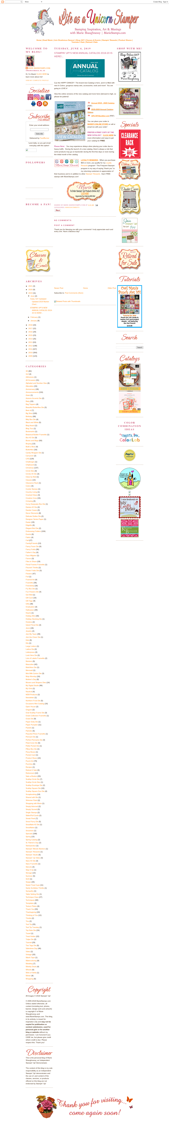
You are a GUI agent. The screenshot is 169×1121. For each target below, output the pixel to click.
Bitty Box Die (31, 419)
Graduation (30, 607)
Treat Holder (31, 936)
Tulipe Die (30, 939)
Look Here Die (31, 655)
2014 (30, 339)
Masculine (30, 664)
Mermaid (29, 670)
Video (28, 951)
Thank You (30, 909)
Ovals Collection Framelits (36, 716)
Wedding (29, 964)
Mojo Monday (31, 676)
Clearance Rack (32, 483)
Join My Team (31, 634)
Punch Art (29, 761)
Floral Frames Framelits (35, 565)
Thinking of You (32, 915)
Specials (29, 834)
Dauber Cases (31, 510)
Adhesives (30, 377)
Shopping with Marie (34, 803)
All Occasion (30, 380)
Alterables (30, 386)
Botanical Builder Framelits (36, 435)
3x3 (27, 374)
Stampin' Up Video (33, 858)
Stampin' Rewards (93, 174)
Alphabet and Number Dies (36, 383)
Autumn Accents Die (33, 398)
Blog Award (30, 425)
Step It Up (30, 870)
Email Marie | (48, 40)
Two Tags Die (31, 945)
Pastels (28, 728)
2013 (30, 342)
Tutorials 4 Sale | (79, 42)
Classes (29, 480)
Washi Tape (30, 957)
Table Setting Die (32, 894)
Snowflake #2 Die (32, 824)
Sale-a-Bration (31, 776)
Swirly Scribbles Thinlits (35, 888)
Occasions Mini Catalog (35, 704)
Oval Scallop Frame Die (35, 713)
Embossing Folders (33, 531)
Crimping (29, 501)
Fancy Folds (30, 549)
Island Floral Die (32, 625)
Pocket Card (30, 755)
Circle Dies (30, 471)
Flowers (29, 574)
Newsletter (30, 697)
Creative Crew (31, 498)
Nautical (29, 692)
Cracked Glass (31, 495)
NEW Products (31, 695)
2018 (30, 325)
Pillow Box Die (31, 749)
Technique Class (32, 897)
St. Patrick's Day (32, 843)
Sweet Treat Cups (33, 885)
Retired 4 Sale (92, 42)
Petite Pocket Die (32, 746)
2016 (30, 332)
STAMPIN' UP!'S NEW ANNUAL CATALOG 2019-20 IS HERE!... (83, 55)
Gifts (27, 604)
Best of (28, 410)
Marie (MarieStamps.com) (39, 68)
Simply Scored (31, 809)
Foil (27, 577)
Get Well (29, 595)
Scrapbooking (31, 794)
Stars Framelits (32, 864)
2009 (30, 356)
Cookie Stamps (32, 489)
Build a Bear (30, 447)
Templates (30, 903)
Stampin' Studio (32, 855)
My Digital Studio (32, 685)
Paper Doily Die (32, 722)
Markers (29, 661)
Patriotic (29, 731)
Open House (31, 707)
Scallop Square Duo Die (35, 791)
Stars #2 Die (30, 861)
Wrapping (29, 979)
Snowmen (30, 831)
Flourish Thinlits (32, 568)
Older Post (112, 288)
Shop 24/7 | (81, 40)
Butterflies (30, 450)
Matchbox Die (31, 667)
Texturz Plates (31, 906)
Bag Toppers (31, 404)
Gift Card (29, 598)
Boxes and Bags (32, 441)
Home (85, 288)
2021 (30, 286)
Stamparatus (31, 846)
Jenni (28, 628)
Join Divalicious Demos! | (65, 40)
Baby (28, 401)
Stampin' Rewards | (110, 40)
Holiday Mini (30, 616)
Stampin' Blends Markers (35, 849)
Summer (29, 876)
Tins (27, 921)
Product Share (31, 758)
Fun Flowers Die (32, 592)
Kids (27, 640)
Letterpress (30, 652)
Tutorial (29, 942)
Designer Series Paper (34, 519)
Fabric (28, 537)
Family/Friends (31, 543)
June (33, 296)
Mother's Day (31, 679)
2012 (30, 346)
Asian (28, 395)
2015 (30, 335)
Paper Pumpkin (32, 725)
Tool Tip (29, 924)
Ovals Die (29, 719)
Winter (28, 976)
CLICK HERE (42, 74)
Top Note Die (31, 930)
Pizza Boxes (30, 752)
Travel (28, 933)
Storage (29, 873)
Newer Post (58, 288)
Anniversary (30, 389)
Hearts (28, 613)
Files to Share (31, 561)
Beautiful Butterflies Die (35, 407)
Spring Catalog (31, 840)
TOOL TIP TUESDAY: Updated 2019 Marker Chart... (39, 301)
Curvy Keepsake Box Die (35, 504)
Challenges (30, 462)
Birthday (29, 416)
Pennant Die (30, 737)
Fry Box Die (30, 589)
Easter (28, 522)
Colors (28, 486)
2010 (30, 353)
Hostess (29, 622)
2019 (30, 293)
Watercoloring (31, 961)
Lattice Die (30, 649)
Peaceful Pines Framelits (35, 734)
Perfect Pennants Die (34, 740)
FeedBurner (44, 138)
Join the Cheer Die (33, 637)
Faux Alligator (31, 555)
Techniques (30, 900)
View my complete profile (37, 80)
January (34, 321)
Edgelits (29, 525)
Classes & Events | (94, 40)
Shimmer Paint (31, 800)
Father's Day (31, 552)
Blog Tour (29, 428)
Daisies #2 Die (31, 507)
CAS (27, 459)
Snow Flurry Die (32, 822)
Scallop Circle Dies (33, 782)
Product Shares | (126, 40)
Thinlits (28, 918)
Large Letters (31, 646)
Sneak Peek (30, 818)
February (34, 317)
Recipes (29, 767)
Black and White (32, 422)
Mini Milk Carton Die (33, 673)
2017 (30, 328)
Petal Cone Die (31, 743)
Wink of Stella (31, 973)
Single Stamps (31, 812)
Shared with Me (32, 797)
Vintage (29, 954)
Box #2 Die (30, 438)
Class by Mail (31, 477)
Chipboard (30, 465)
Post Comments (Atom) (74, 293)
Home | (39, 40)
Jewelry (29, 631)
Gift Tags (29, 601)
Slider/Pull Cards (32, 815)
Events (28, 534)
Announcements (72, 207)
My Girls (29, 688)
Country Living (31, 492)
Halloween (30, 610)
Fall (27, 540)
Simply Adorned (32, 806)
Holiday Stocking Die (34, 619)
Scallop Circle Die (32, 779)
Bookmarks (30, 431)
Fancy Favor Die (32, 546)
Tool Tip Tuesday (32, 927)
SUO (27, 879)
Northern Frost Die (33, 701)
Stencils (29, 867)
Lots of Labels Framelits (35, 658)
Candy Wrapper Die (33, 453)
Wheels (29, 970)
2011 (30, 349)
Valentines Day (31, 948)
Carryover (30, 456)
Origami (29, 710)
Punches (29, 764)
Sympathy (30, 891)
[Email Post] (96, 205)
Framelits (29, 583)
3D (27, 371)
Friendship (30, 586)
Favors (28, 558)
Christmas (30, 468)
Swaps (28, 882)
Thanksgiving (31, 912)
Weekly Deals (31, 967)
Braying (29, 444)
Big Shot (29, 413)
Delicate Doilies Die (33, 516)
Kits (27, 643)
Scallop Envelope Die (34, 785)
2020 (30, 290)
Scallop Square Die (33, 788)
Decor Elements (32, 513)
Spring (28, 837)
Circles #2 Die (31, 474)
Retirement (30, 773)
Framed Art (30, 580)
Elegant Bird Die (32, 528)
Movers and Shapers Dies (36, 682)
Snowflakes (30, 827)
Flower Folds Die (32, 570)
